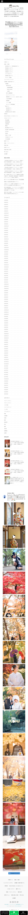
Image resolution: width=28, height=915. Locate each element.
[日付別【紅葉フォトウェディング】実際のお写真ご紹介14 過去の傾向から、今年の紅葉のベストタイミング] (14, 675)
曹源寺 (6, 125)
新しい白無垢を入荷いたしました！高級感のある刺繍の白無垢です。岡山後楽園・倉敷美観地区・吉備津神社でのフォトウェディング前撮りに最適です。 (14, 176)
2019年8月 (6, 318)
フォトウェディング (7, 407)
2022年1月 (6, 262)
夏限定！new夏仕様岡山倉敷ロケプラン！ (11, 181)
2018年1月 (6, 357)
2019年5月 (6, 322)
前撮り (5, 417)
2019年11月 (6, 312)
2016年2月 (6, 389)
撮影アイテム (18, 888)
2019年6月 (6, 320)
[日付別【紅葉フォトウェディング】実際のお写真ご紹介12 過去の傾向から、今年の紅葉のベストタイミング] (14, 767)
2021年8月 (6, 269)
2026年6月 (6, 204)
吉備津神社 (7, 123)
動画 (5, 420)
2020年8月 (6, 292)
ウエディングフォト (7, 402)
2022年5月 (6, 256)
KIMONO (5, 113)
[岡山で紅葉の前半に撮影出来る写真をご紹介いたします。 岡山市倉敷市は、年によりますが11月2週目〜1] (14, 744)
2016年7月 (6, 385)
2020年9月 (6, 290)
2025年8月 (6, 219)
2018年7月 (6, 344)
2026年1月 (6, 211)
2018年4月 (6, 350)
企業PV (8, 91)
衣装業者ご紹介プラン (9, 75)
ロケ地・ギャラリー (7, 118)
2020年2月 (6, 305)
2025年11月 (6, 215)
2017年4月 (6, 376)
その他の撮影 (7, 139)
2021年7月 (6, 271)
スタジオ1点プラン (8, 73)
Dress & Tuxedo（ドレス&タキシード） (16, 885)
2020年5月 (6, 299)
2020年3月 (6, 303)
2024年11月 (6, 226)
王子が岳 (6, 131)
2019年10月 (6, 314)
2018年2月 (6, 355)
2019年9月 (6, 316)
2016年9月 (6, 381)
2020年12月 (6, 284)
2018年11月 (6, 335)
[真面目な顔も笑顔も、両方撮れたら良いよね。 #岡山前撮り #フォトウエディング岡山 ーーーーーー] (14, 860)
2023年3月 (6, 243)
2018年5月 (6, 348)
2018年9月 (6, 340)
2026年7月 (6, 202)
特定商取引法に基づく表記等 (10, 111)
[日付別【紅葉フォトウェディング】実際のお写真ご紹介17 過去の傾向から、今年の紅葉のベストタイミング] (14, 606)
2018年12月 (6, 333)
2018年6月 (6, 346)
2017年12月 (6, 359)
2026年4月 (6, 206)
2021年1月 (6, 282)
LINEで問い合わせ (14, 913)
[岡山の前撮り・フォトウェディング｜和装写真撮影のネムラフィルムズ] (14, 5)
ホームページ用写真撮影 (10, 104)
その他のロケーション (9, 137)
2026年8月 (6, 200)
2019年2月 (6, 329)
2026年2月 (6, 208)
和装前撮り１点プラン (9, 68)
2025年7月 (6, 221)
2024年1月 (6, 236)
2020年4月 (6, 301)
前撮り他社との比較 (7, 149)
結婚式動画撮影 (10, 87)
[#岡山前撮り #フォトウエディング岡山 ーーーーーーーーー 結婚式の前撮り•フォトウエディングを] (14, 513)
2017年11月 (6, 361)
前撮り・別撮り (7, 64)
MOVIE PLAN (8, 85)
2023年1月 (6, 245)
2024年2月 (6, 234)
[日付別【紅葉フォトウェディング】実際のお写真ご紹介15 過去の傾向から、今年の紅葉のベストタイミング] (14, 652)
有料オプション (7, 147)
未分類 (5, 428)
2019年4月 (6, 325)
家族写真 (5, 422)
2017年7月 (6, 370)
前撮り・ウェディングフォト (9, 143)
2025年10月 (6, 217)
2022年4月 (6, 258)
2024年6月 (6, 230)
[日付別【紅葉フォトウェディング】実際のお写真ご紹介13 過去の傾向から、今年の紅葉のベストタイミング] (14, 698)
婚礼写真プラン (9, 108)
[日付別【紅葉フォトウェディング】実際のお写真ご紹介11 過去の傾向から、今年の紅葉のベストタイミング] (14, 790)
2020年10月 (6, 288)
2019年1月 (6, 331)
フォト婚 (5, 409)
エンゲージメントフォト (10, 94)
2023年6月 (6, 241)
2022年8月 (6, 254)
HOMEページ (10, 879)
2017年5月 (6, 374)
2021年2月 (6, 279)
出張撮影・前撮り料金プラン (9, 81)
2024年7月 (6, 228)
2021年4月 (6, 275)
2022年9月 (6, 251)
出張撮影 (6, 83)
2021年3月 (6, 277)
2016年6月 (6, 387)
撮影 (5, 426)
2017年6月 (6, 372)
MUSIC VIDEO (9, 89)
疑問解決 (5, 430)
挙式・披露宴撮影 (9, 93)
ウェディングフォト (7, 400)
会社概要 (5, 153)
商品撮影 (7, 100)
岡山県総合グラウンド (9, 127)
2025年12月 (6, 213)
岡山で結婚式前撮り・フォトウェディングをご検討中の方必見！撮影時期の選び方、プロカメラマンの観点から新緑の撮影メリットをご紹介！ (14, 189)
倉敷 (5, 413)
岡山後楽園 (7, 120)
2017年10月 (6, 363)
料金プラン (7, 106)
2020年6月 (6, 297)
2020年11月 (6, 286)
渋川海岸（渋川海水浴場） (10, 129)
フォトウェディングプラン (9, 79)
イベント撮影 (8, 102)
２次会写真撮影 (9, 98)
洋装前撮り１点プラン (9, 71)
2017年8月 (6, 368)
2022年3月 (6, 260)
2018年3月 (6, 353)
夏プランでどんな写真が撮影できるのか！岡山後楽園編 (14, 179)
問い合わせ (6, 151)
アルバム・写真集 (8, 77)
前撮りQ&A (6, 145)
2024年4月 (6, 232)
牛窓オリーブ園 (8, 135)
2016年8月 (6, 383)
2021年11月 (6, 264)
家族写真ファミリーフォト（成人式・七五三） (14, 96)
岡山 (5, 424)
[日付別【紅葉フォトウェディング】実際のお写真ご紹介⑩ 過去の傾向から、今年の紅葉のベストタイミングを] (14, 813)
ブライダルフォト (7, 411)
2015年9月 (6, 391)
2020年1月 (6, 307)
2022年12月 (6, 247)
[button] (2, 1)
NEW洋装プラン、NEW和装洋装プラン (12, 66)
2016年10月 (6, 378)
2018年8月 (6, 342)
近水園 (6, 133)
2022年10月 (6, 249)
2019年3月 (6, 327)
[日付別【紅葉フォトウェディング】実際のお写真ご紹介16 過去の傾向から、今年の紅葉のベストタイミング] (14, 629)
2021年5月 (6, 273)
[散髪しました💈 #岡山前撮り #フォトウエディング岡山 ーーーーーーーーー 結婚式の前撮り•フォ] (14, 560)
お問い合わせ (23, 913)
